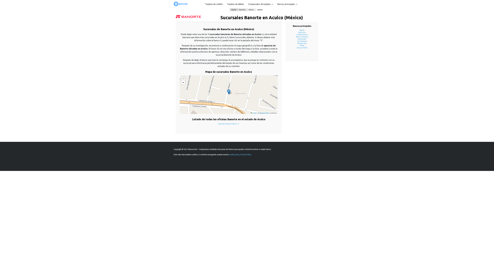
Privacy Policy (245, 155)
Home (234, 10)
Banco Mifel (302, 48)
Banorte (242, 10)
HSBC (302, 45)
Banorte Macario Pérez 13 (228, 124)
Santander (302, 39)
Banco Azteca (302, 37)
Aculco (260, 10)
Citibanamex (302, 34)
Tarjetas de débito (235, 4)
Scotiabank (302, 41)
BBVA (302, 30)
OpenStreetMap (264, 113)
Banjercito (302, 43)
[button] (228, 92)
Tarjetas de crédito (214, 4)
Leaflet (254, 113)
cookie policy (234, 155)
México (251, 10)
